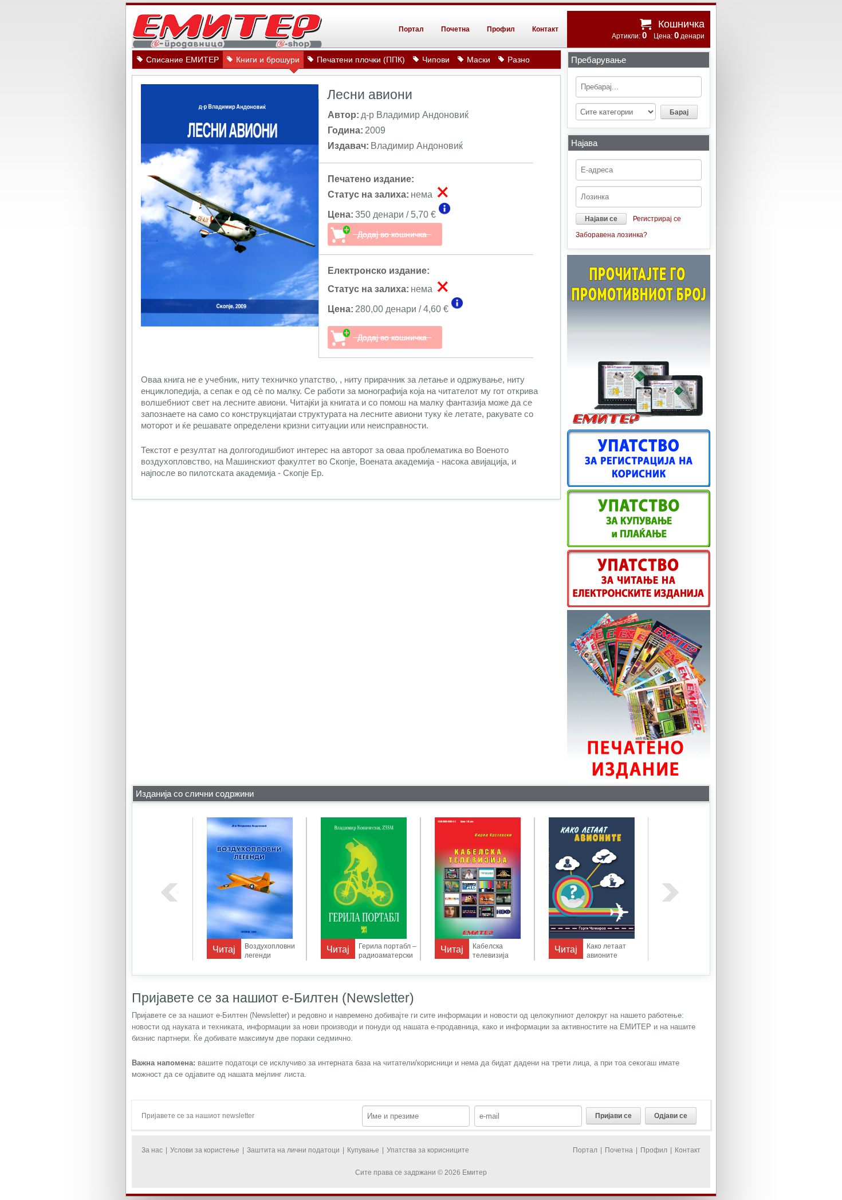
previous (169, 892)
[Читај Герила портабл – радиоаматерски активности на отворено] (364, 937)
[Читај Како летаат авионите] (592, 937)
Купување (363, 1150)
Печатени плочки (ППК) (361, 59)
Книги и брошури (268, 59)
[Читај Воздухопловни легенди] (250, 937)
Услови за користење (204, 1150)
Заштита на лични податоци (293, 1150)
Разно (518, 59)
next (670, 892)
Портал (411, 29)
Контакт (545, 29)
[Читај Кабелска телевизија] (478, 937)
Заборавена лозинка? (611, 235)
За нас (152, 1150)
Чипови (436, 59)
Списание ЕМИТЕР (182, 59)
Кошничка (681, 24)
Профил (501, 29)
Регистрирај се (657, 219)
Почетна (455, 29)
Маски (478, 59)
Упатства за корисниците (428, 1150)
